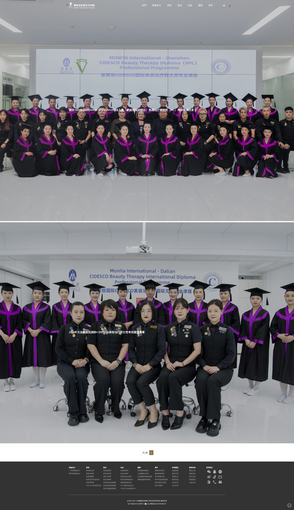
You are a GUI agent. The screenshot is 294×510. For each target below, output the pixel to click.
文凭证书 (175, 482)
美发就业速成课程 (109, 482)
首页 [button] (144, 5)
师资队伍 (175, 476)
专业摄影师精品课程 (145, 476)
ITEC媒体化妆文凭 (127, 485)
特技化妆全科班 (126, 476)
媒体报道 (192, 479)
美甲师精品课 (159, 476)
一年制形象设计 (74, 470)
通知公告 (192, 470)
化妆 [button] (190, 5)
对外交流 (192, 476)
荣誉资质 (175, 479)
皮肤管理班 (90, 482)
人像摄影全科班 (143, 473)
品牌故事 (175, 470)
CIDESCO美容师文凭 (93, 485)
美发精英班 (107, 470)
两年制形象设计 (74, 473)
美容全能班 (90, 473)
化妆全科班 (124, 473)
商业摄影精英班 (143, 470)
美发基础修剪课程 (109, 485)
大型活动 (192, 482)
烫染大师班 (107, 476)
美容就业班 (90, 470)
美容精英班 (90, 476)
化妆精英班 (124, 470)
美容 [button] (169, 5)
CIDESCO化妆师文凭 (127, 488)
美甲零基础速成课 (161, 479)
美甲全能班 (159, 485)
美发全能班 (107, 479)
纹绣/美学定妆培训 (92, 479)
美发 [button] (179, 5)
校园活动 (192, 473)
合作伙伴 (175, 485)
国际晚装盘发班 (126, 482)
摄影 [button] (200, 5)
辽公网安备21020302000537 (156, 504)
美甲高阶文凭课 (160, 482)
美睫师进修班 (159, 473)
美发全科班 (107, 473)
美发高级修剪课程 (109, 488)
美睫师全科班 (159, 470)
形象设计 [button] (156, 5)
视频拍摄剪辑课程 (144, 479)
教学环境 (175, 473)
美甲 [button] (210, 5)
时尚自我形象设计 (126, 479)
